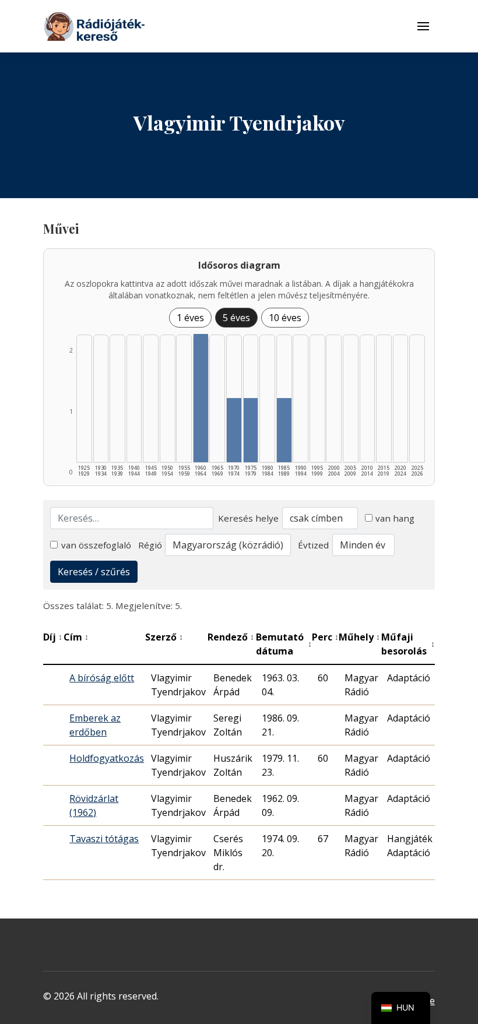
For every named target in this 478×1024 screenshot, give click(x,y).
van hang (394, 518)
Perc (325, 637)
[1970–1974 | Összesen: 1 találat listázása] (234, 430)
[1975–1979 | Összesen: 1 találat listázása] (251, 430)
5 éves (236, 317)
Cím (76, 637)
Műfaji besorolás (408, 644)
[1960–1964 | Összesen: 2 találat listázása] (201, 398)
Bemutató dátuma (284, 644)
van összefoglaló (96, 545)
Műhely (359, 637)
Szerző (164, 637)
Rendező (231, 637)
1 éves (190, 317)
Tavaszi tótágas (104, 838)
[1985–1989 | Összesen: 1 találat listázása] (284, 430)
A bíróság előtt (101, 677)
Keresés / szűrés (94, 571)
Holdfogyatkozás (106, 758)
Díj (52, 637)
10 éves (285, 317)
